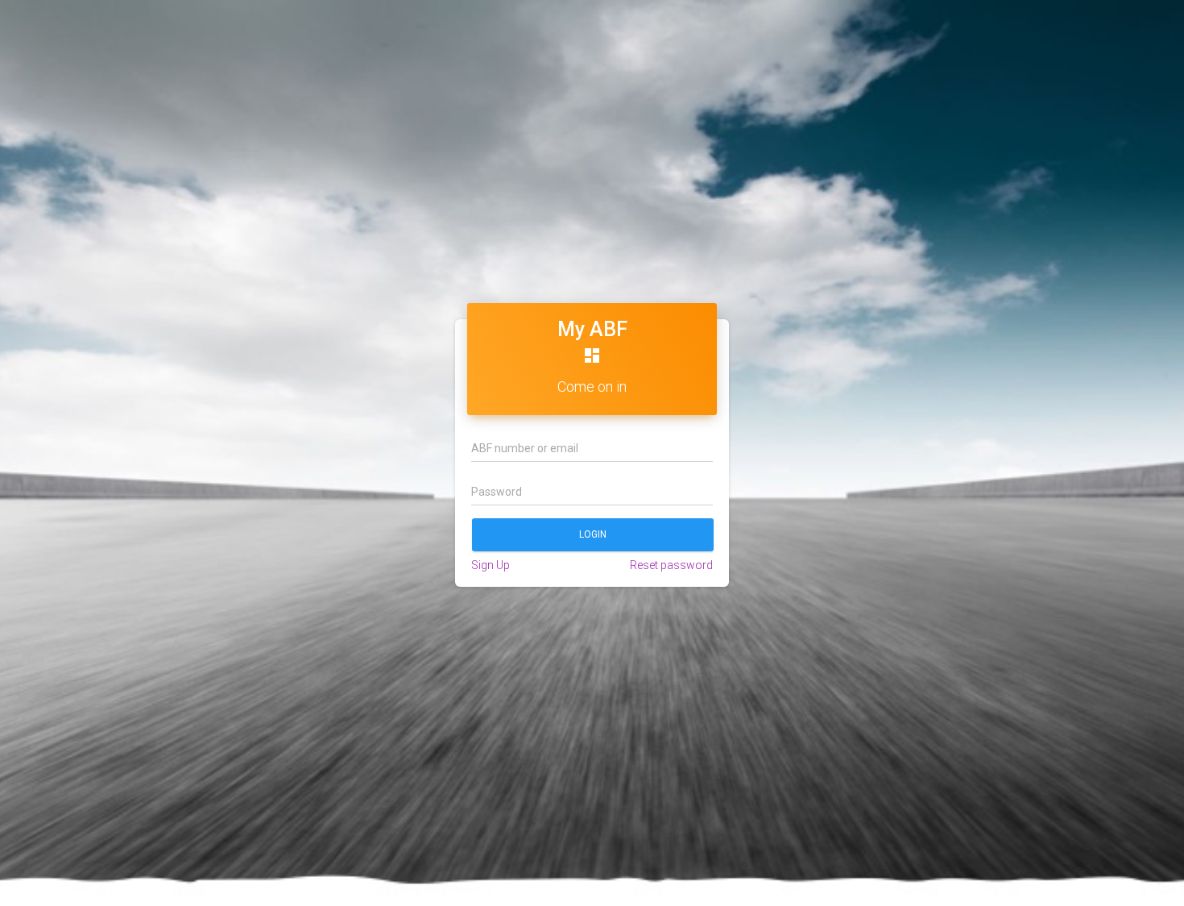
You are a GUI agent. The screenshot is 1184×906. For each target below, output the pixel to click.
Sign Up (490, 565)
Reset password (671, 565)
